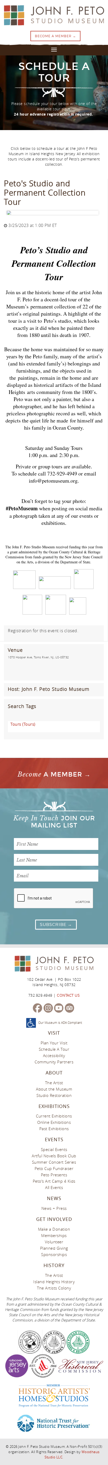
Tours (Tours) (22, 724)
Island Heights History (54, 1281)
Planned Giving (54, 1248)
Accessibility (54, 1055)
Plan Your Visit (54, 1042)
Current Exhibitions (54, 1116)
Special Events (54, 1149)
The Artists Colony (54, 1288)
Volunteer (54, 1241)
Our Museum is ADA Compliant (60, 1022)
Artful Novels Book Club (54, 1155)
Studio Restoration (54, 1095)
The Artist (54, 1082)
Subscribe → (56, 924)
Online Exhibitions (54, 1122)
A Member (50, 774)
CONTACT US (68, 995)
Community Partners (54, 1061)
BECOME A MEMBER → (55, 36)
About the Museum (54, 1089)
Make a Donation (54, 1229)
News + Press (54, 1208)
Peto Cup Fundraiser (54, 1168)
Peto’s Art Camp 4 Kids (54, 1181)
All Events (54, 1187)
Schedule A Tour (54, 1049)
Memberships (54, 1235)
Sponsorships (54, 1254)
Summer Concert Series (54, 1162)
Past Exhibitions (54, 1128)
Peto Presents (54, 1174)
